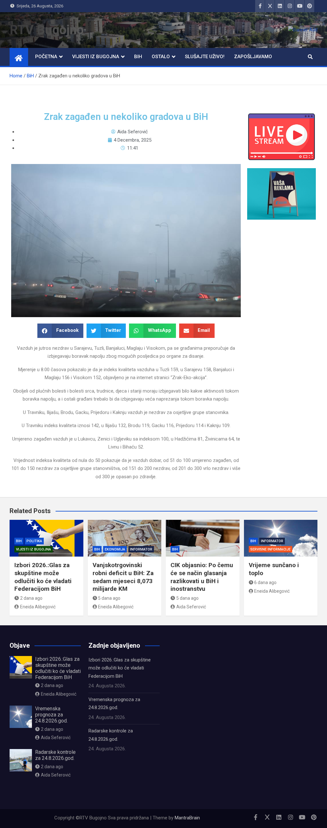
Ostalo (161, 56)
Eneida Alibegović (38, 606)
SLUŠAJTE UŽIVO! (204, 56)
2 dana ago (31, 598)
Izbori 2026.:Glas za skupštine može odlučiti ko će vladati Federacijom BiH (43, 576)
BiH (138, 56)
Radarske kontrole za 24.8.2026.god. (55, 755)
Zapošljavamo (253, 56)
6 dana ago (265, 582)
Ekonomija (115, 549)
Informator (141, 549)
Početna (46, 56)
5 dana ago (109, 598)
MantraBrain (187, 818)
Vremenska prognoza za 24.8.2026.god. (51, 715)
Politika (34, 541)
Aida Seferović (191, 606)
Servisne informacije (270, 549)
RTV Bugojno (47, 29)
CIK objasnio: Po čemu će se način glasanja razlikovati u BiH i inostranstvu (202, 576)
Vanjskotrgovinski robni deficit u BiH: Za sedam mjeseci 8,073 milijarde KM (123, 576)
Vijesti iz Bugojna (95, 56)
